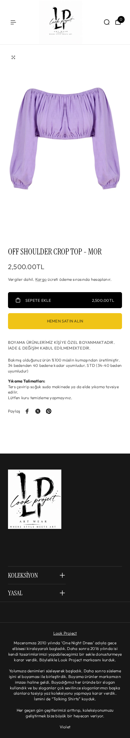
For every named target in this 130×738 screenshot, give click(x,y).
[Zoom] (13, 57)
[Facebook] (27, 411)
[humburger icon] (13, 22)
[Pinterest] (49, 411)
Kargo (41, 279)
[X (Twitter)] (38, 411)
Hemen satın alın (65, 320)
